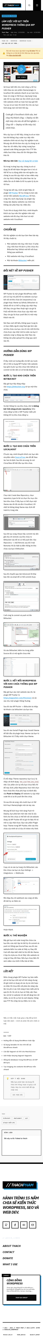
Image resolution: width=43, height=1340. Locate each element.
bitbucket (6, 1118)
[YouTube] (23, 1224)
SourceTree (20, 457)
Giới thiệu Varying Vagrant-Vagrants (18, 1056)
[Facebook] (15, 1224)
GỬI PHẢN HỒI (18, 1095)
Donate (8, 1258)
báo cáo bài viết (15, 55)
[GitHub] (6, 1224)
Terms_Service (21, 1335)
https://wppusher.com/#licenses (18, 698)
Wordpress (14, 41)
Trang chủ (5, 41)
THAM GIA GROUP (21, 1297)
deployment (18, 1118)
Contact (8, 1252)
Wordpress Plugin (9, 16)
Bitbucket (23, 260)
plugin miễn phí (9, 1123)
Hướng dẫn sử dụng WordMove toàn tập (19, 1040)
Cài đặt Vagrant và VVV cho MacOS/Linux (20, 1052)
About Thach (12, 1246)
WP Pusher (13, 193)
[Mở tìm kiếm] (29, 5)
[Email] (32, 1224)
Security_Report (35, 1335)
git (26, 1118)
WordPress (24, 196)
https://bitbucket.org (16, 387)
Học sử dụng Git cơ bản (28, 161)
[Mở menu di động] (37, 5)
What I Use (10, 1264)
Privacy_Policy (7, 1335)
